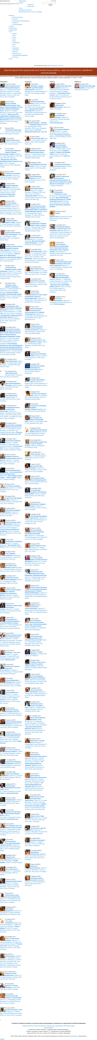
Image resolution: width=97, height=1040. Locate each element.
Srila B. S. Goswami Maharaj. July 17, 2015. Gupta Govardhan (10, 142)
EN (55, 1)
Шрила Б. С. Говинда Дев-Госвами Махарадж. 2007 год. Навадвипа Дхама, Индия (11, 236)
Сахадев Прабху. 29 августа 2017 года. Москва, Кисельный (11, 374)
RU (52, 1)
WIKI (10, 59)
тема (14, 35)
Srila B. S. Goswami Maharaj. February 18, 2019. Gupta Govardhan (35, 493)
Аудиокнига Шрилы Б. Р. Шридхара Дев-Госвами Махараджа (36, 665)
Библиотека (13, 28)
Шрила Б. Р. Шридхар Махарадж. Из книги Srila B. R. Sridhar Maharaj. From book (60, 199)
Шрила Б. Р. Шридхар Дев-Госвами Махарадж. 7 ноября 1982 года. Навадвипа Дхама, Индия (36, 593)
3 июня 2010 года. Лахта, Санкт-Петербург (10, 987)
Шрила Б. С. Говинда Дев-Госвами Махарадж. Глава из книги (60, 119)
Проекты (15, 22)
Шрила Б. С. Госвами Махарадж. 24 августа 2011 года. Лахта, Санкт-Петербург (36, 561)
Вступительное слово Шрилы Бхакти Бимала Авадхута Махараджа (61, 216)
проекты (15, 51)
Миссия (11, 15)
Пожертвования (17, 24)
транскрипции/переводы (20, 55)
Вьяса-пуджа (71, 1026)
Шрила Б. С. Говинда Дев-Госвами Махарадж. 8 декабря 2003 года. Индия (36, 343)
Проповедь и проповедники (21, 21)
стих (14, 46)
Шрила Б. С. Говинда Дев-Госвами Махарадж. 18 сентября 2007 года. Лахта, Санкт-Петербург (36, 744)
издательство (17, 53)
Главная (24, 1026)
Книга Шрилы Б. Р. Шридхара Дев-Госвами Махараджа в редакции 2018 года (60, 250)
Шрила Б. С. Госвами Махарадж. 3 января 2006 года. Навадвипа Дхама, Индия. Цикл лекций (10, 656)
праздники (16, 48)
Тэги (10, 31)
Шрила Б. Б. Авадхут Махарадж (60, 107)
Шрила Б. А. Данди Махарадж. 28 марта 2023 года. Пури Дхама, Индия (36, 329)
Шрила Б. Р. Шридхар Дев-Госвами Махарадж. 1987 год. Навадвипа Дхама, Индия (35, 707)
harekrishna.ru (74, 1036)
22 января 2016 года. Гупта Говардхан (36, 653)
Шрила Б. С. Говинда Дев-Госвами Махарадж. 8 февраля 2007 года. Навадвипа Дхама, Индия (35, 154)
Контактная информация (55, 1026)
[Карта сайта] (6, 13)
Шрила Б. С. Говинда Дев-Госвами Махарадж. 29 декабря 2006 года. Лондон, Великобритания (36, 314)
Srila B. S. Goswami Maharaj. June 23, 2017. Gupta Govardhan (11, 131)
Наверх (2, 1039)
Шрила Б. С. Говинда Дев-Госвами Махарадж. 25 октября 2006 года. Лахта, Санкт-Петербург (10, 898)
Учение (11, 26)
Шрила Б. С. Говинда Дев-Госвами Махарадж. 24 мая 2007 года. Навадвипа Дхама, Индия (36, 693)
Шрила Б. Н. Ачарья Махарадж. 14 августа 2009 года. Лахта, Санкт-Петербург (35, 855)
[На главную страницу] (2, 13)
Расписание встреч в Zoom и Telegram (30, 12)
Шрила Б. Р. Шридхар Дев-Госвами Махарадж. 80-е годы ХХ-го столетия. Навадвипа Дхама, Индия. (10, 191)
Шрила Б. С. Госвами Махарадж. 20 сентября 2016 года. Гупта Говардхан (11, 609)
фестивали (16, 50)
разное (15, 33)
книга (14, 39)
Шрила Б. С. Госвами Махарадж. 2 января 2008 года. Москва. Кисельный (35, 881)
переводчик (16, 42)
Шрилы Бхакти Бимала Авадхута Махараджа (35, 369)
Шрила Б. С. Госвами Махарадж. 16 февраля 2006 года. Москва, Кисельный (11, 670)
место (14, 40)
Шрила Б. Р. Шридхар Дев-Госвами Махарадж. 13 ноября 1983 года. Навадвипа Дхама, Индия (36, 211)
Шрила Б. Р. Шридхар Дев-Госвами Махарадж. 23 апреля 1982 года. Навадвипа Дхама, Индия (36, 679)
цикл (14, 44)
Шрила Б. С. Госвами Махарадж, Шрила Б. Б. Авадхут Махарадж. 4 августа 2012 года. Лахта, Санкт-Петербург (11, 884)
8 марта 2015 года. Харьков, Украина (85, 87)
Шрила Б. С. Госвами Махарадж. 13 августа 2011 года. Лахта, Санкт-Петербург (11, 460)
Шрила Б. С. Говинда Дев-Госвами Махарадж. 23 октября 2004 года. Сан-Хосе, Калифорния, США (36, 519)
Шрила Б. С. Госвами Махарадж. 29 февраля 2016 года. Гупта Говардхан (61, 265)
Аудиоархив (13, 30)
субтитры (15, 57)
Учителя (15, 19)
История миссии (18, 17)
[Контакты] (11, 13)
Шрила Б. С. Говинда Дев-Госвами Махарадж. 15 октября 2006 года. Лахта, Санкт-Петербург (11, 999)
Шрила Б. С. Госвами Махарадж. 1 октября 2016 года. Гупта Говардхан (35, 241)
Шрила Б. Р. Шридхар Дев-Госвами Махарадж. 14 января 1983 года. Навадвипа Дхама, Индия (36, 383)
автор (14, 37)
